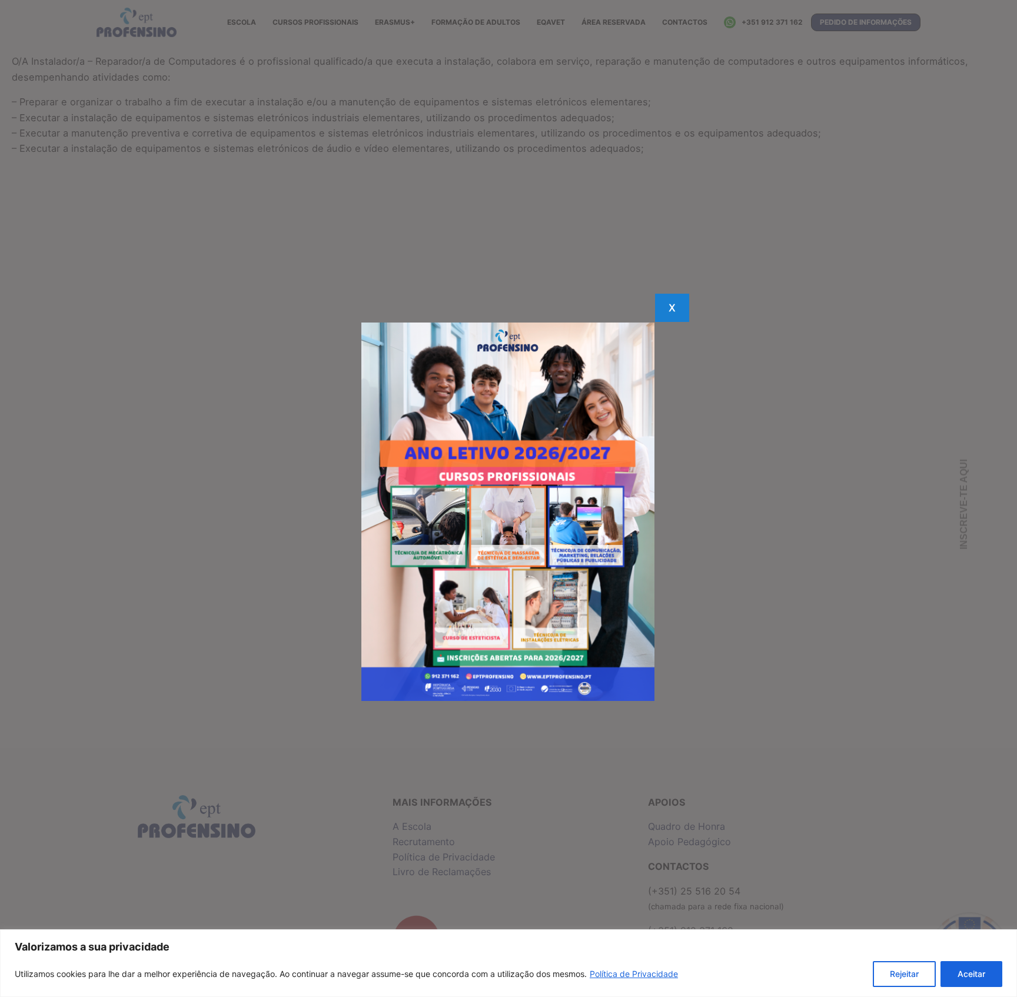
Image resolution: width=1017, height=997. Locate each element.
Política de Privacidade (634, 974)
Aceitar (971, 974)
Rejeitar (904, 974)
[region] (508, 963)
